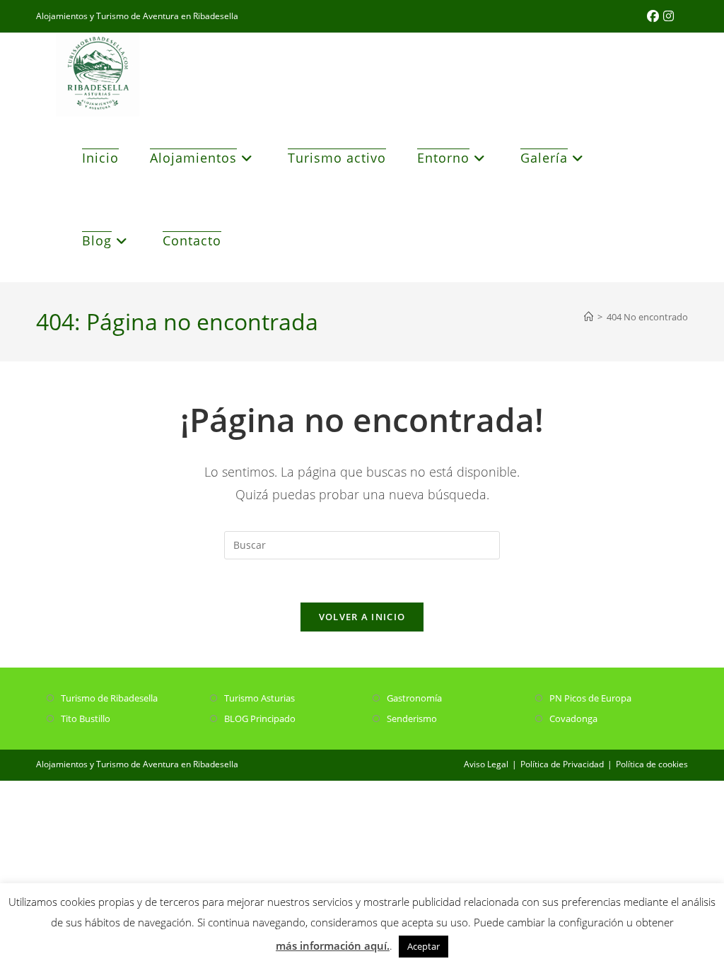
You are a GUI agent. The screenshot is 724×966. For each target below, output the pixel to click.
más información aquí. (333, 945)
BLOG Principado (260, 718)
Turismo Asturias (259, 698)
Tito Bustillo (85, 718)
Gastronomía (414, 698)
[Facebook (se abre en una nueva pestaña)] (655, 16)
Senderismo (412, 718)
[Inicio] (588, 316)
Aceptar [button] (423, 946)
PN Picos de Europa (590, 698)
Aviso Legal (486, 764)
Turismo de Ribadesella (109, 698)
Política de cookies (652, 764)
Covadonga (573, 718)
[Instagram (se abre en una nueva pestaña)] (668, 16)
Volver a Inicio (362, 616)
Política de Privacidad (562, 764)
